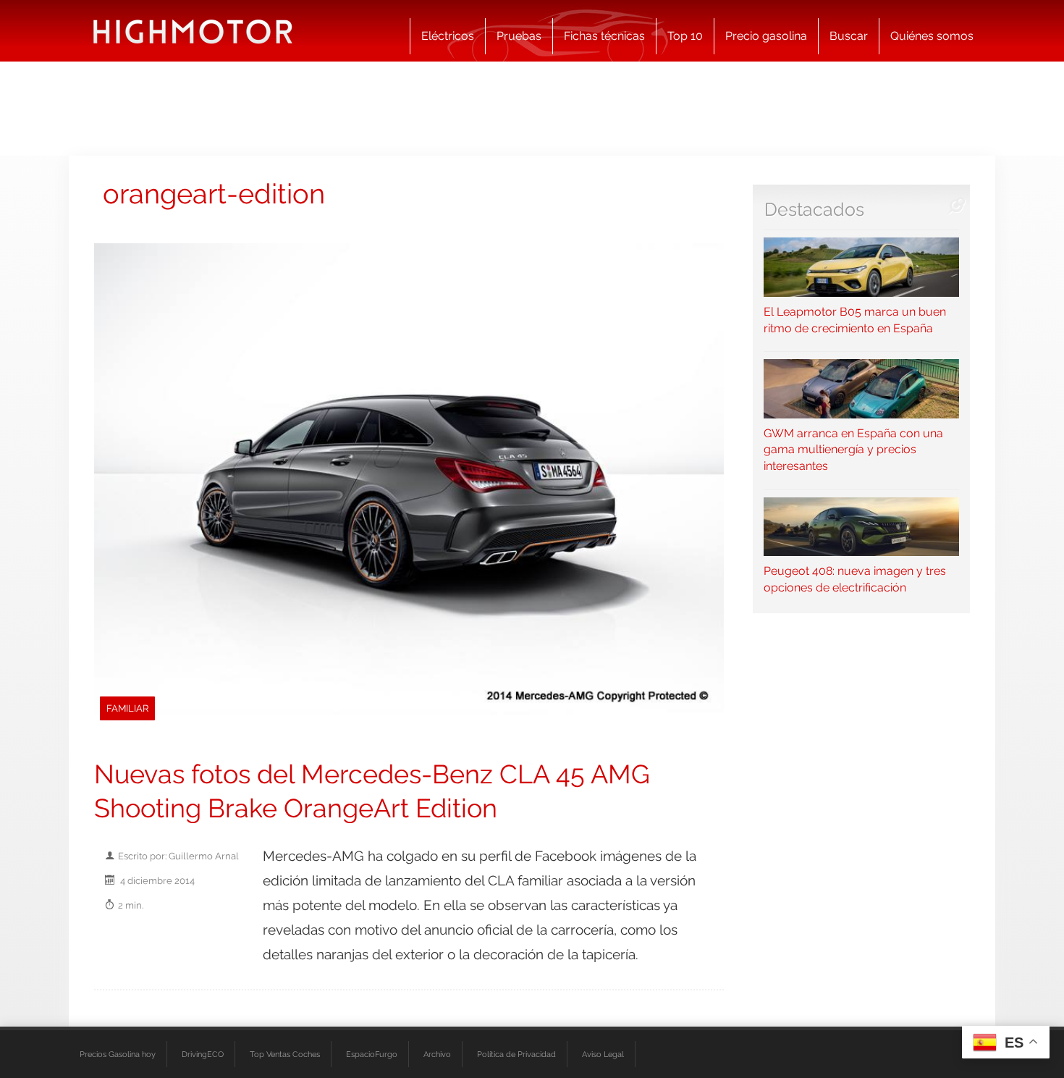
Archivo (437, 1054)
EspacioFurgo (371, 1054)
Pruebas (519, 36)
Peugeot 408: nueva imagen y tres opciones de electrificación (855, 579)
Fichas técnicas (604, 36)
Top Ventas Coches (285, 1054)
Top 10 (685, 36)
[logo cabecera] (192, 30)
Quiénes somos (932, 36)
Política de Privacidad (516, 1054)
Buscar (848, 36)
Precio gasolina (766, 36)
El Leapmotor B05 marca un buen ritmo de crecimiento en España (855, 319)
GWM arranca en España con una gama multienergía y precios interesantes (853, 449)
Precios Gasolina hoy (118, 1054)
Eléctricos (447, 36)
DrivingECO (203, 1054)
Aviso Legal (603, 1054)
